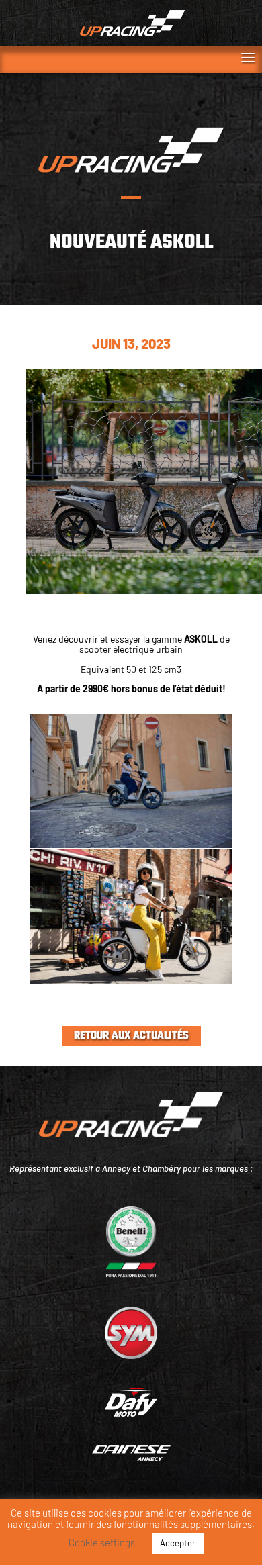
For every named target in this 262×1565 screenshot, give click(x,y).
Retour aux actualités (131, 1036)
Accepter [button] (177, 1542)
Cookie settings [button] (102, 1542)
